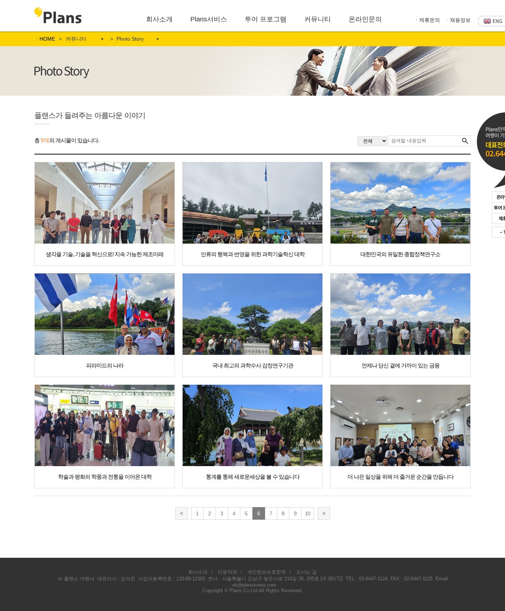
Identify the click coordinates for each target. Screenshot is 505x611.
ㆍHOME (44, 39)
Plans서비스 (208, 19)
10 (307, 513)
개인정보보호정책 (266, 572)
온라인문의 (365, 19)
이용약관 (227, 572)
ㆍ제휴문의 (427, 20)
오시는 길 (306, 572)
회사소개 (159, 19)
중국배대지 (253, 596)
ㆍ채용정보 (458, 20)
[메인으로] (57, 10)
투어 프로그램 (266, 19)
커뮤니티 (317, 19)
